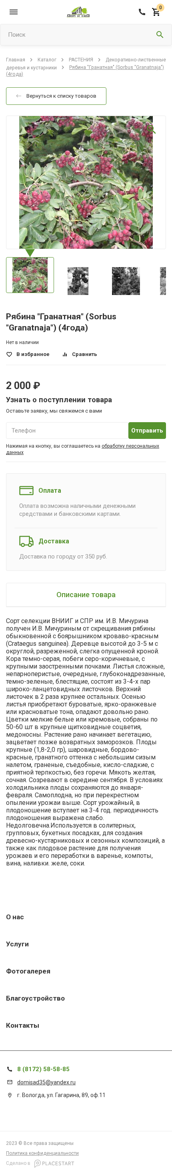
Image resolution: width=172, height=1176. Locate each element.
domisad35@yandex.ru (46, 1082)
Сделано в (19, 1163)
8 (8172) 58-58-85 (43, 1069)
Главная (15, 60)
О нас (15, 917)
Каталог (47, 60)
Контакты (22, 1025)
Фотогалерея (28, 971)
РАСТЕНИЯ (81, 60)
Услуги (17, 944)
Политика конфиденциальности (42, 1153)
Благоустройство (35, 998)
